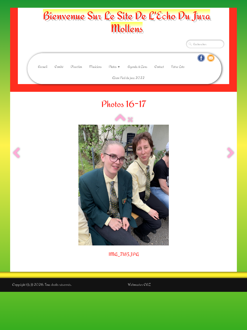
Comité (59, 67)
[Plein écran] (130, 119)
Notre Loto (177, 67)
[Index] (120, 119)
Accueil (42, 67)
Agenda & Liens (137, 67)
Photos (114, 67)
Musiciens (95, 67)
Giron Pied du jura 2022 (128, 78)
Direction (76, 67)
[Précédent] (16, 153)
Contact (159, 67)
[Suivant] (231, 153)
